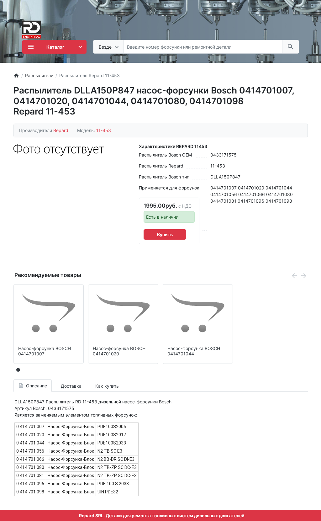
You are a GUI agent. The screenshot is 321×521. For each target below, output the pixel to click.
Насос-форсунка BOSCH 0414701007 (44, 351)
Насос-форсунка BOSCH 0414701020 (119, 351)
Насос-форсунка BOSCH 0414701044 (193, 351)
